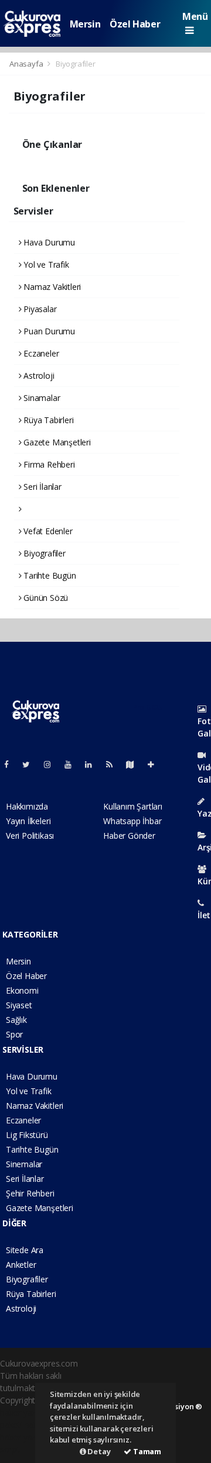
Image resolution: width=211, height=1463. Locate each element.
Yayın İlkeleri (28, 820)
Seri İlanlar (41, 486)
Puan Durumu (48, 331)
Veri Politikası (30, 835)
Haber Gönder (129, 835)
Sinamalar (40, 397)
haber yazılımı (25, 1412)
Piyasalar (38, 308)
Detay (98, 1451)
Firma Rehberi (47, 464)
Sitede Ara (24, 1250)
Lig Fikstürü (27, 1134)
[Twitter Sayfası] (30, 764)
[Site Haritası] (135, 764)
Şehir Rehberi (30, 1193)
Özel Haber (135, 24)
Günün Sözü (44, 597)
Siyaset (19, 1005)
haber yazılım (24, 1437)
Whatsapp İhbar (132, 820)
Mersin (85, 24)
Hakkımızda (27, 806)
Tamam (146, 1451)
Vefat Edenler (46, 531)
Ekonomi (22, 990)
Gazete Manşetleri (56, 442)
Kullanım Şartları (132, 806)
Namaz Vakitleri (51, 286)
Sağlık (16, 1019)
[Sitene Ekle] (156, 764)
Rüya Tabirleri (47, 420)
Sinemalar (24, 1164)
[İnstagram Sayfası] (52, 764)
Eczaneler (40, 353)
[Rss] (114, 764)
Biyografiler (43, 553)
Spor (14, 1034)
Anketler (21, 1264)
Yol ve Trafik (45, 264)
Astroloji (37, 375)
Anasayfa (27, 63)
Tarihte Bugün (48, 575)
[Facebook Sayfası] (11, 764)
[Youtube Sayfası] (72, 764)
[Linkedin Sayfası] (93, 764)
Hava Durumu (48, 242)
